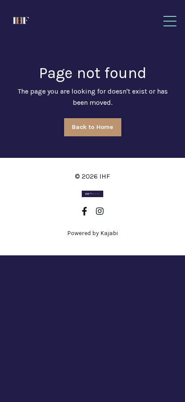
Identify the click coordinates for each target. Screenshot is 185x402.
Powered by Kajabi (92, 233)
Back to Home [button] (93, 127)
